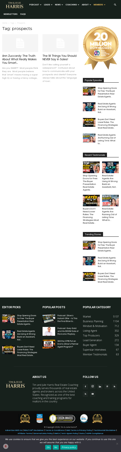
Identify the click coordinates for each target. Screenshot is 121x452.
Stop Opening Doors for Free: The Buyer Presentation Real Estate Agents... (107, 92)
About (85, 4)
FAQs (23, 14)
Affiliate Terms (25, 433)
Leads (47, 4)
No (55, 447)
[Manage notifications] (5, 446)
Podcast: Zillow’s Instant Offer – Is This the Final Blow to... (67, 318)
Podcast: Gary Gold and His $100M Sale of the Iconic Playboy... (68, 331)
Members (98, 4)
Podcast (34, 4)
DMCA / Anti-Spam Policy (66, 433)
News (58, 4)
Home (4, 23)
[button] (115, 4)
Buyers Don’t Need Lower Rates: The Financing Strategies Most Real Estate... (108, 123)
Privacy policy (69, 447)
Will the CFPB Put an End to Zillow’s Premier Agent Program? (68, 344)
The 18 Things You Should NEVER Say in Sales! (60, 57)
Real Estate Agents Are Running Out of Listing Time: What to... (107, 139)
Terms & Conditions (55, 430)
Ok (48, 447)
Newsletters (10, 14)
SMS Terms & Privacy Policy (79, 430)
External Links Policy (43, 433)
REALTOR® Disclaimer (34, 430)
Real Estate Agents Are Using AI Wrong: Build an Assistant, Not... (107, 108)
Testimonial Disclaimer (105, 430)
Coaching (71, 4)
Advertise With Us (13, 430)
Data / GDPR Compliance (91, 433)
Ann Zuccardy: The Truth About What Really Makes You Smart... (19, 59)
